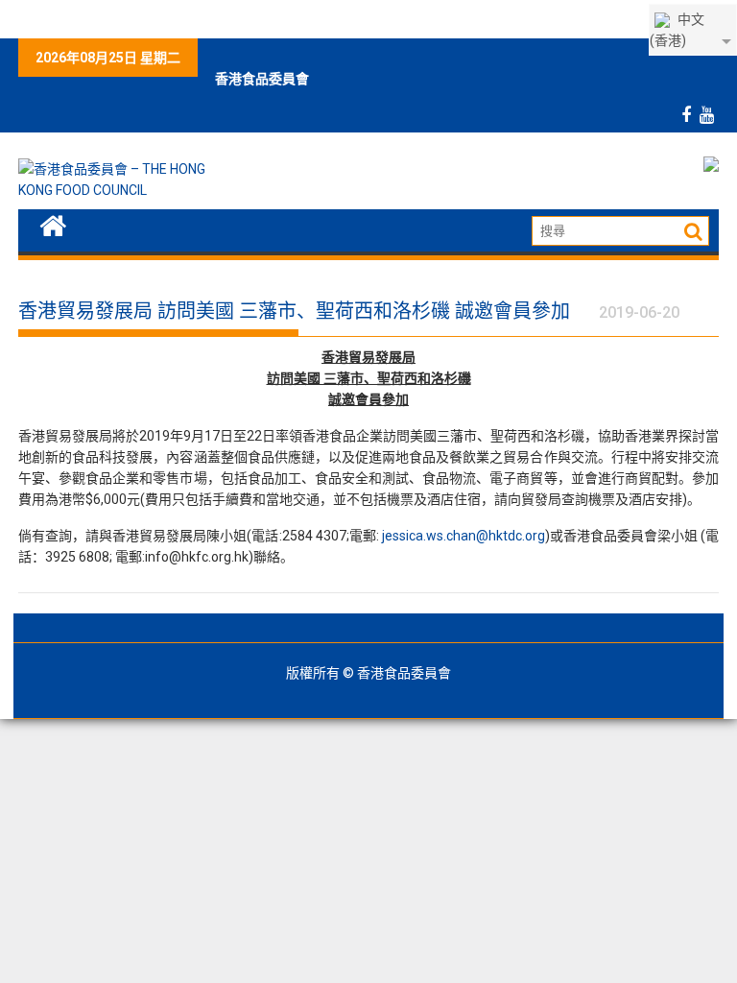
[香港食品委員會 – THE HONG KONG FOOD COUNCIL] (53, 224)
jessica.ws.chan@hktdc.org (463, 535)
